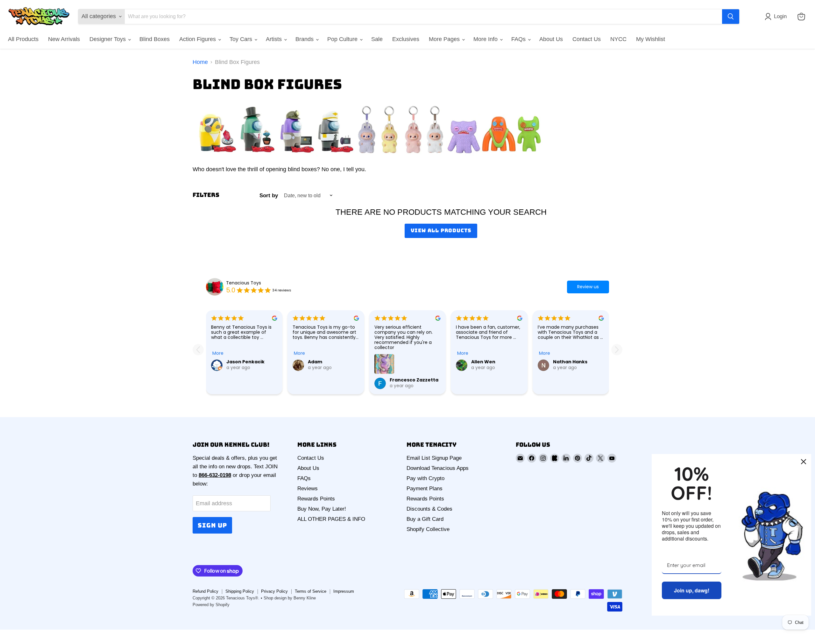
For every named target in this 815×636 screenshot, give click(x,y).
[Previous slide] (198, 349)
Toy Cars (242, 39)
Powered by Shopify (211, 604)
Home (200, 62)
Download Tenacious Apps (438, 468)
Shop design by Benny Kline (290, 598)
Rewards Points (316, 499)
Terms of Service (310, 591)
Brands (305, 39)
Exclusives (405, 39)
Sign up (212, 525)
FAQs (519, 39)
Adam (315, 362)
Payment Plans (425, 489)
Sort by (268, 195)
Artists (274, 39)
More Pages (445, 39)
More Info (486, 39)
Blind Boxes (154, 39)
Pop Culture (343, 39)
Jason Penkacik (245, 362)
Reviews (307, 489)
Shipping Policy (239, 591)
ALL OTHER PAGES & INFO (331, 519)
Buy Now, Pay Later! (321, 509)
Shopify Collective (428, 529)
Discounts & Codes (429, 509)
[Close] (803, 461)
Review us (588, 286)
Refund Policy (205, 591)
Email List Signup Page (434, 458)
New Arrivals (64, 39)
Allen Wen (483, 362)
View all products (441, 230)
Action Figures (198, 39)
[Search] (730, 16)
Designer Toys (108, 39)
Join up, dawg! (691, 590)
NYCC (618, 39)
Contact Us (586, 39)
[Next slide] (616, 349)
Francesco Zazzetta (414, 380)
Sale (377, 39)
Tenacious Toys (243, 282)
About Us (551, 39)
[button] (777, 16)
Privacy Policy (274, 591)
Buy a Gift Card (425, 519)
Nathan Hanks (570, 362)
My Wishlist (650, 39)
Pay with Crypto (425, 478)
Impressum (343, 591)
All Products (23, 39)
